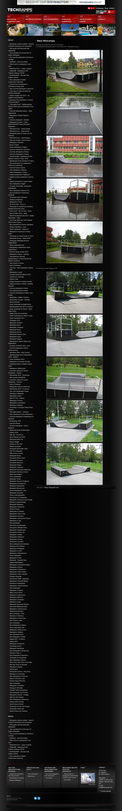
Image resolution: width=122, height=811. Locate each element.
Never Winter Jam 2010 (17, 437)
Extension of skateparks (17, 583)
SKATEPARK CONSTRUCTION (36, 805)
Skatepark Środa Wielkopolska (20, 430)
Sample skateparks (15, 780)
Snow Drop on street (16, 704)
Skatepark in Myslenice (17, 507)
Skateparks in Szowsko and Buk (20, 362)
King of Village (14, 442)
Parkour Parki (14, 279)
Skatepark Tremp (15, 479)
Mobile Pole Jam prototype (18, 313)
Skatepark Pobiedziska (17, 486)
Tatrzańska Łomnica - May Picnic (20, 672)
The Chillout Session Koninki (19, 291)
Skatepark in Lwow (16, 551)
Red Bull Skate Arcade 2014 (19, 252)
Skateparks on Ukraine (17, 511)
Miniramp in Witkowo (16, 616)
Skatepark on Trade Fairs (18, 618)
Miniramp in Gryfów (16, 667)
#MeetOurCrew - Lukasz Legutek (20, 69)
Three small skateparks (17, 495)
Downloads (67, 780)
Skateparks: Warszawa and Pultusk (21, 500)
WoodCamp (14, 669)
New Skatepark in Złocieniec (19, 655)
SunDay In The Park (16, 444)
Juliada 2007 (14, 641)
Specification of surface (17, 778)
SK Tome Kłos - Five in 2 (18, 204)
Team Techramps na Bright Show (20, 304)
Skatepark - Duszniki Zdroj (18, 560)
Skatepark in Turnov (16, 202)
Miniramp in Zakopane (17, 394)
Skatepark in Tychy (16, 558)
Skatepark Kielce (15, 325)
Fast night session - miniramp (19, 412)
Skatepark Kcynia (15, 337)
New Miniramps (15, 623)
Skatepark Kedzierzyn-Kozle (19, 472)
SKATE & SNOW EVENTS (91, 805)
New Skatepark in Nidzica (18, 625)
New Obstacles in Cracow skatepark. (21, 225)
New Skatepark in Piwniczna (19, 676)
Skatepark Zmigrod (16, 339)
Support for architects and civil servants (15, 775)
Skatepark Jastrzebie (16, 493)
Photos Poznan (14, 509)
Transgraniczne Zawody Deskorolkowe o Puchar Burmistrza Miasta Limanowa (19, 259)
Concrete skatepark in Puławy (19, 152)
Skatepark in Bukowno (17, 537)
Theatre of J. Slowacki (17, 277)
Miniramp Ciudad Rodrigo (18, 502)
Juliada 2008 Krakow (16, 562)
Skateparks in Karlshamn (17, 403)
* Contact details (105, 791)
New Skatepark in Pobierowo (19, 699)
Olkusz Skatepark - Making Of (19, 229)
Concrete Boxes (15, 423)
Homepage (100, 8)
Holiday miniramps (16, 576)
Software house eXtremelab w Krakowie (110, 809)
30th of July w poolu (16, 453)
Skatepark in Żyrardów (17, 600)
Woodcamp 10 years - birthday (20, 300)
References (31, 776)
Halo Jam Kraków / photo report (20, 140)
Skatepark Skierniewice (17, 488)
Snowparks (49, 778)
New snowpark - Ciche (17, 614)
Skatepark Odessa (15, 465)
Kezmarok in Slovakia (16, 542)
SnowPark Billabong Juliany (18, 607)
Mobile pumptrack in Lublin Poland (21, 181)
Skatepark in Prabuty (16, 590)
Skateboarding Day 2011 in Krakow (21, 307)
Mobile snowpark (15, 446)
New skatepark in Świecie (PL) (19, 191)
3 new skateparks (15, 555)
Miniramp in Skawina (16, 405)
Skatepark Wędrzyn (16, 323)
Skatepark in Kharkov (16, 632)
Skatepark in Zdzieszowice (18, 609)
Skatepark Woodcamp (17, 648)
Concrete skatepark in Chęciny (19, 154)
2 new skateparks (15, 477)
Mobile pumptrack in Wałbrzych (20, 175)
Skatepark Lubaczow (16, 467)
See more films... (92, 784)
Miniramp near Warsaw (17, 546)
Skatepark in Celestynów (18, 569)
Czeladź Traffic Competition (18, 690)
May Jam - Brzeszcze (16, 435)
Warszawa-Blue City (16, 439)
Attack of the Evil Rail (17, 702)
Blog (106, 8)
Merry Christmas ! (15, 265)
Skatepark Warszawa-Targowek (20, 470)
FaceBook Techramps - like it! (91, 8)
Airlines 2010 (14, 432)
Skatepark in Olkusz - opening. (19, 254)
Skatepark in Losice (16, 272)
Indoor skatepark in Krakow (18, 147)
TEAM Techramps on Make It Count (21, 316)
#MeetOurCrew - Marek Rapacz (20, 138)
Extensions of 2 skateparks (18, 497)
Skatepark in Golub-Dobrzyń (19, 586)
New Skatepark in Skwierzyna (19, 651)
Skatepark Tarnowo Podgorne (19, 481)
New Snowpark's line (16, 634)
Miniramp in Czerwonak (17, 674)
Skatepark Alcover (16, 332)
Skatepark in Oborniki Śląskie (19, 581)
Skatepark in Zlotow (16, 567)
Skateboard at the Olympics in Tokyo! (22, 161)
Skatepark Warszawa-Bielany (19, 604)
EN (112, 12)
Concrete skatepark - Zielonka (19, 120)
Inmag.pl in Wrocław (16, 688)
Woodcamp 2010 (15, 421)
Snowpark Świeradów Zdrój (19, 449)
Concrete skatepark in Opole (19, 288)
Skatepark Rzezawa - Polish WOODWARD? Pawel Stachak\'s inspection (19, 124)
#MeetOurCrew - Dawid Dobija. (20, 129)
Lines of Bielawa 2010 (17, 359)
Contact (111, 8)
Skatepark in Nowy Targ (17, 514)
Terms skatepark (33, 774)
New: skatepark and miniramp (19, 544)
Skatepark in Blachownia (17, 368)
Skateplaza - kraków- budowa (19, 297)
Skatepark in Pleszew (17, 516)
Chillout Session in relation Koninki (21, 281)
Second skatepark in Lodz (18, 490)
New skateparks (15, 523)
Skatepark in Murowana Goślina (20, 565)
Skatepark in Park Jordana (18, 572)
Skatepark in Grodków (17, 685)
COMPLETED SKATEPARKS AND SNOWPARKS (74, 805)
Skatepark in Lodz (15, 521)
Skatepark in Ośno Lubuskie (18, 574)
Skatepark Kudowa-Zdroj (18, 334)
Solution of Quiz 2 (15, 653)
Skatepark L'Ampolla (16, 327)
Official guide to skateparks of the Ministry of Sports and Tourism (70, 775)
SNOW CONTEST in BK (17, 679)
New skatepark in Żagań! (18, 184)
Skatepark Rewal (15, 456)
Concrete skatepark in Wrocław (20, 149)
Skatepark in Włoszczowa (18, 630)
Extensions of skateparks (18, 525)
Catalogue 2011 (15, 320)
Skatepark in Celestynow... (18, 484)
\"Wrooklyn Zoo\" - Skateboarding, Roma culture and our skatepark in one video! (20, 106)
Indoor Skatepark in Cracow (18, 172)
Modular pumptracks (16, 200)
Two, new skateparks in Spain (19, 391)
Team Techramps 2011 (17, 318)
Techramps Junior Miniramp (18, 197)
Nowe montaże (15, 302)
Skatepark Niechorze (16, 597)
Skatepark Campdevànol (18, 530)
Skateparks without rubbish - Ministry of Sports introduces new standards (21, 721)
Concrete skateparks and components (51, 775)
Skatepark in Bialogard (17, 549)
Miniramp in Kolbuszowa (17, 595)
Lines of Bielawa (15, 384)
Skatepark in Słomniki (16, 142)
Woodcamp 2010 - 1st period (19, 389)
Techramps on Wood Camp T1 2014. (22, 236)
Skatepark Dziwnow (16, 460)
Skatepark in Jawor (16, 396)
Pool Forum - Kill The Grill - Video (21, 211)
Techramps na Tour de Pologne (20, 706)
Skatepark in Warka (16, 535)
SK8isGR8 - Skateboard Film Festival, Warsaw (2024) (18, 748)
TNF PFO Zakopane (16, 451)
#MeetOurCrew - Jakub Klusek (19, 131)
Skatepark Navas (15, 330)
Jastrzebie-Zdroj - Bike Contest (20, 352)
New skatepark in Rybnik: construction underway (17, 757)
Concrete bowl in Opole (17, 168)
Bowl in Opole (14, 145)
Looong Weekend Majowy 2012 (20, 274)
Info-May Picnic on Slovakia (18, 665)
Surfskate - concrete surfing (18, 62)
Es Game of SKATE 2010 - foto (20, 346)
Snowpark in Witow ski (17, 532)
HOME (26, 805)
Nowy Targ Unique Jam (17, 627)
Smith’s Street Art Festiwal (18, 711)
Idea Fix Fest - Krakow (17, 398)
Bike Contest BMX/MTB (17, 377)
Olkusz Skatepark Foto (17, 245)
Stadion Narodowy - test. (18, 227)
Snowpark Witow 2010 (17, 458)
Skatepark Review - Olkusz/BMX (20, 238)
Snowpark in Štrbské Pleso (18, 528)
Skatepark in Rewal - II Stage (19, 695)
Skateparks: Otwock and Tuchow (20, 518)
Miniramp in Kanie (15, 602)
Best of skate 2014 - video (18, 213)
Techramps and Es (15, 646)
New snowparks (15, 683)
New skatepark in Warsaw (18, 170)
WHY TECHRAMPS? (58, 805)
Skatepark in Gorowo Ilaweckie (20, 387)
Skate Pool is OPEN (16, 593)
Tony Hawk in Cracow (17, 263)
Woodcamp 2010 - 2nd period (19, 375)
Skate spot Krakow (16, 474)
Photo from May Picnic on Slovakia (21, 662)
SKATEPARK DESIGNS (48, 805)
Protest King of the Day (17, 681)
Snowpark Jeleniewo (16, 463)
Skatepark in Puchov (16, 401)
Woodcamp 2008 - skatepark (19, 579)
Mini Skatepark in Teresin (18, 637)
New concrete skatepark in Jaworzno (21, 89)
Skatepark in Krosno (16, 539)
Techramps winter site (17, 709)
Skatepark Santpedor (16, 504)
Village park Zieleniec (16, 611)
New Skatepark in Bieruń (18, 660)
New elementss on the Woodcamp (21, 414)
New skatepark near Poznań (19, 692)
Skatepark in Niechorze (17, 644)
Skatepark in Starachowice (18, 553)
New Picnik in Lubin (16, 620)
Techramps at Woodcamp (18, 658)
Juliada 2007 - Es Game (17, 639)
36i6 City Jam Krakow (17, 697)
